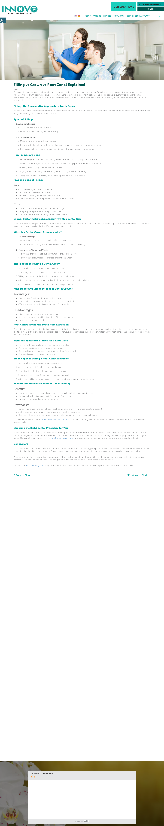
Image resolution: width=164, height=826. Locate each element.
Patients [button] (97, 16)
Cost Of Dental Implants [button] (139, 16)
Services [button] (107, 16)
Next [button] (145, 475)
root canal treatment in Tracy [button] (55, 419)
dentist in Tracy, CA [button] (34, 465)
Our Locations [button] (123, 6)
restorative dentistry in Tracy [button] (61, 438)
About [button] (88, 16)
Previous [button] (133, 475)
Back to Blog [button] (22, 475)
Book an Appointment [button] (151, 4)
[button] (20, 10)
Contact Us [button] (118, 16)
